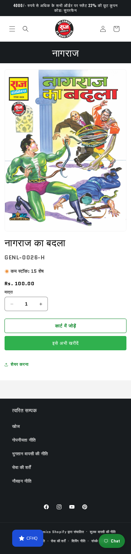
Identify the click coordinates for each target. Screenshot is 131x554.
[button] (12, 29)
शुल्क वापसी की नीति (102, 531)
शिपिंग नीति (78, 540)
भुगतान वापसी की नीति (30, 454)
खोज (16, 426)
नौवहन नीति (21, 481)
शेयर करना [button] (19, 364)
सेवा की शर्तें (21, 467)
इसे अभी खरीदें (65, 343)
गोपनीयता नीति (24, 440)
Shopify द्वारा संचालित (68, 531)
